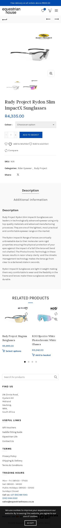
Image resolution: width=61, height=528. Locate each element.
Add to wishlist (40, 144)
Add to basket (31, 134)
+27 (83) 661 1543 (19, 494)
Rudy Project (40, 168)
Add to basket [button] (43, 355)
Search (55, 377)
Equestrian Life (9, 436)
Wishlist (44, 9)
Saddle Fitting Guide (12, 432)
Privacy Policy (9, 456)
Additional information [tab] (31, 199)
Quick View (26, 319)
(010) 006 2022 (10, 498)
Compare (13, 150)
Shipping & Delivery (12, 460)
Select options (13, 351)
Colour (8, 124)
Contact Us (8, 441)
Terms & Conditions (12, 465)
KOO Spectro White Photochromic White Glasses (44, 340)
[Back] (5, 19)
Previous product (48, 19)
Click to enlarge (51, 73)
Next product (56, 19)
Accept (30, 523)
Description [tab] (30, 190)
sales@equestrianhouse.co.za (18, 501)
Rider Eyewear (25, 168)
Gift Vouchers (9, 427)
